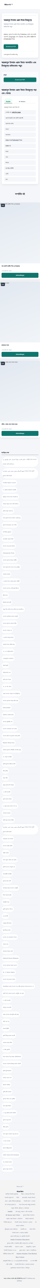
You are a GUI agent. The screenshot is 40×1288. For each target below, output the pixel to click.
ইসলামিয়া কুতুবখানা (7, 532)
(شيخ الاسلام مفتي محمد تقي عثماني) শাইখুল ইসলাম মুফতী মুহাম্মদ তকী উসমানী (18, 829)
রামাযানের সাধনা (5, 345)
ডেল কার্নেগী (5, 916)
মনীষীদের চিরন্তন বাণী (8, 1254)
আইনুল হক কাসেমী (7, 1007)
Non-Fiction (20, 1257)
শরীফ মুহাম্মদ (5, 1127)
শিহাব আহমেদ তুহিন (7, 895)
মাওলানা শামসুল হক (7, 630)
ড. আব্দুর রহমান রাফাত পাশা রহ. (10, 806)
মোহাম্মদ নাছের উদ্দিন (7, 1042)
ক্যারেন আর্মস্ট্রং (6, 1084)
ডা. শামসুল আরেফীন (7, 757)
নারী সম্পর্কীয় (9, 1264)
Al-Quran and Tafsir (13, 1215)
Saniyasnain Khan (8, 553)
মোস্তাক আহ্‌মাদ (6, 574)
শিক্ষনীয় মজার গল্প (8, 1222)
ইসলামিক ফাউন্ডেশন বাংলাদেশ (9, 483)
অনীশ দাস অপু (6, 1021)
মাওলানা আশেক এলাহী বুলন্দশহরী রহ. (11, 588)
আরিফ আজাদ (6, 853)
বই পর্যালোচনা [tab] (22, 101)
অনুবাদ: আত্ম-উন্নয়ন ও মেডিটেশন (14, 1218)
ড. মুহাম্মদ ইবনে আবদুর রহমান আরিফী (11, 581)
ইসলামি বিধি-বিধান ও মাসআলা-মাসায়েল (24, 1264)
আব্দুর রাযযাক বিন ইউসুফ (8, 785)
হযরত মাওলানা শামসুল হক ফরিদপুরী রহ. (11, 693)
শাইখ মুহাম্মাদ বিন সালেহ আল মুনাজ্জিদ (11, 567)
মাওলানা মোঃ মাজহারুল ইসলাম (10, 937)
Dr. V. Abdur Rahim (9, 972)
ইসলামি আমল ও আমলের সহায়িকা (20, 1232)
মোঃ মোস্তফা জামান (7, 1162)
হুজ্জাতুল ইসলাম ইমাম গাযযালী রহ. (10, 497)
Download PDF (11, 46)
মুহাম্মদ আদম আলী (7, 881)
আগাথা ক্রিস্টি (6, 1028)
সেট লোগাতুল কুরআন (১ (10, 1204)
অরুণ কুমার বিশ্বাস (7, 1106)
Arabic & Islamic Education (20, 1239)
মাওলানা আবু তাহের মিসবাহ (9, 546)
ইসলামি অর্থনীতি (8, 1246)
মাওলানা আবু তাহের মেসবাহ (9, 979)
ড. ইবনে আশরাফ (6, 1141)
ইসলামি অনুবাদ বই (9, 1197)
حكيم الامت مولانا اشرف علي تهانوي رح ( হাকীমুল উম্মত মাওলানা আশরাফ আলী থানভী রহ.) (20, 462)
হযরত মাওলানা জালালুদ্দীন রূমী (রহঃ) (11, 1014)
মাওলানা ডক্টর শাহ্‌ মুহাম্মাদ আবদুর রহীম (11, 735)
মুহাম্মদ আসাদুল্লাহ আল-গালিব (10, 525)
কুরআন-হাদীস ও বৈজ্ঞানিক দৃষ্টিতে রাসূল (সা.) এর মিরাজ (20, 1243)
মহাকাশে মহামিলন (20, 1225)
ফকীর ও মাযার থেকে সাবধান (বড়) (9, 424)
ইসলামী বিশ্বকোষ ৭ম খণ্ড (10, 1250)
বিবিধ (18, 1197)
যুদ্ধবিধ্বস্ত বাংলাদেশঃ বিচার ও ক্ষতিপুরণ (20, 1268)
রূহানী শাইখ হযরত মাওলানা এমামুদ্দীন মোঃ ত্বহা (13, 993)
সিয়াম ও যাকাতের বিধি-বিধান (28, 1194)
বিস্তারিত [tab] (8, 101)
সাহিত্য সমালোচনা (29, 1218)
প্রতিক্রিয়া (19, 1281)
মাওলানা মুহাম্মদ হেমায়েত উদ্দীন (9, 623)
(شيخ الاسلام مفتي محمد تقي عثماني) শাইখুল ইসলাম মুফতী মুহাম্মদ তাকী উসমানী (18, 473)
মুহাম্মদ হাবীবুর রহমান (7, 1148)
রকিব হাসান (5, 595)
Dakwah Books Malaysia (10, 958)
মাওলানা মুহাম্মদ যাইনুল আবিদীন (10, 560)
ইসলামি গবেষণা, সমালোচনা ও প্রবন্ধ (23, 1222)
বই (36, 1222)
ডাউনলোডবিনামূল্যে (20, 275)
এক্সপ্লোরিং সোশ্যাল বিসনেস (28, 1197)
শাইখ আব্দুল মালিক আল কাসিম (9, 860)
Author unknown (8, 714)
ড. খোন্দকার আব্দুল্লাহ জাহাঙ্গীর (9, 490)
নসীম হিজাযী (5, 665)
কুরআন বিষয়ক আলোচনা (28, 1215)
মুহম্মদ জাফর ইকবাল (7, 799)
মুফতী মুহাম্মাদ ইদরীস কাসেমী (9, 764)
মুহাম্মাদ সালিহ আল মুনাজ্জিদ (9, 1099)
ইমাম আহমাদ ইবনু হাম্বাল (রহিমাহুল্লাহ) (12, 1056)
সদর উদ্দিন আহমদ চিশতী (8, 539)
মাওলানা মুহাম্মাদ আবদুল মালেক (10, 965)
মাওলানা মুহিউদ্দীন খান (7, 721)
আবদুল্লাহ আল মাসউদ (8, 839)
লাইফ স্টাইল (32, 1229)
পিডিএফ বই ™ (20, 1186)
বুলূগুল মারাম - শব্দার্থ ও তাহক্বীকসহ (27, 1250)
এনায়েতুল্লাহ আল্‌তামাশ (8, 658)
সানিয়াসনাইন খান (7, 672)
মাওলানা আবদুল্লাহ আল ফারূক (10, 728)
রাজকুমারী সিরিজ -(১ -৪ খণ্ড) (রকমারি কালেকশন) (15, 1261)
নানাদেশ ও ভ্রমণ (19, 1246)
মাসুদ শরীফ (5, 778)
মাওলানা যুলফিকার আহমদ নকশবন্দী (10, 616)
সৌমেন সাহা (5, 944)
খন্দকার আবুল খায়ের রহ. (8, 511)
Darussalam (6, 707)
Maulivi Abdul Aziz (8, 743)
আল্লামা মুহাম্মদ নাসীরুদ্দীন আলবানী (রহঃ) (12, 750)
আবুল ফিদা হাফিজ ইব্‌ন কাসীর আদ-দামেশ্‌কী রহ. (13, 609)
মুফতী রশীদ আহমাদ (7, 1091)
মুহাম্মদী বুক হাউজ (6, 930)
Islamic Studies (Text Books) (27, 1254)
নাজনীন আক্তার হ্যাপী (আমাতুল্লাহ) (11, 1155)
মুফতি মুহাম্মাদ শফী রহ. (8, 909)
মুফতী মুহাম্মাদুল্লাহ (7, 1070)
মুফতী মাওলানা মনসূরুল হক (9, 867)
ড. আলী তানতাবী (6, 792)
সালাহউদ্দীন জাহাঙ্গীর (7, 874)
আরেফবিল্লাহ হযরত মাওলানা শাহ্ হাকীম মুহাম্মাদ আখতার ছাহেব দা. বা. (18, 986)
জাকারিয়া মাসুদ (6, 902)
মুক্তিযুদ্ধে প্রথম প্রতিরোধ (11, 1229)
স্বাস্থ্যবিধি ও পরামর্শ (30, 1246)
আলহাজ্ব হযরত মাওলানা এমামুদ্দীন (10, 888)
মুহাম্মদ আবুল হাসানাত (8, 1169)
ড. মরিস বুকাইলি (6, 1049)
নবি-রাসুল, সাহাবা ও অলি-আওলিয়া (24, 1211)
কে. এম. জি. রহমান (7, 686)
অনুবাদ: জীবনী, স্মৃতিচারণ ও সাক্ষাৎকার (20, 1208)
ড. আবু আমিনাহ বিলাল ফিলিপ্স (9, 1113)
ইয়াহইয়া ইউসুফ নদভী (8, 951)
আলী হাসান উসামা (7, 679)
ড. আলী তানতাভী (6, 1000)
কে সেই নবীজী (33, 1261)
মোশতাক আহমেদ (6, 813)
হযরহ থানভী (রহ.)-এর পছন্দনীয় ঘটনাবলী (20, 1236)
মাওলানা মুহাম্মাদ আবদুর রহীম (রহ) (10, 700)
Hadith (10, 1211)
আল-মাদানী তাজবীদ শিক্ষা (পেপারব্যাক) (11, 266)
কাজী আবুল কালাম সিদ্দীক (8, 820)
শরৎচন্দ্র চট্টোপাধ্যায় (7, 923)
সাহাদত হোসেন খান (7, 1077)
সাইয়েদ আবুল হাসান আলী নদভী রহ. (11, 504)
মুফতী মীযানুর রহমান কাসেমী (9, 1035)
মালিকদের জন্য (31, 1278)
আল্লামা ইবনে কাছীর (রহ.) (9, 644)
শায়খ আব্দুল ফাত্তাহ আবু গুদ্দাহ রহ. (11, 1134)
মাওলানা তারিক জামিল (7, 846)
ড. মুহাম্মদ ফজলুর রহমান (8, 637)
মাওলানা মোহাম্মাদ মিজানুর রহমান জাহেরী (12, 1063)
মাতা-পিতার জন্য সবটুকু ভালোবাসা (27, 1204)
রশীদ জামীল (5, 771)
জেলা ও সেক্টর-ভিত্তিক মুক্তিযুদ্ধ (13, 1201)
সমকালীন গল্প (23, 1229)
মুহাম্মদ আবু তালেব (7, 1120)
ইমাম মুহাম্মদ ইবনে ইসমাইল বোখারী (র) (11, 518)
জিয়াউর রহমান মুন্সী (7, 602)
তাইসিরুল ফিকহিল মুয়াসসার (11, 1194)
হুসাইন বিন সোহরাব (16, 112)
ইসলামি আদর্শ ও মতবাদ (29, 1201)
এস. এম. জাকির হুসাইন (8, 651)
